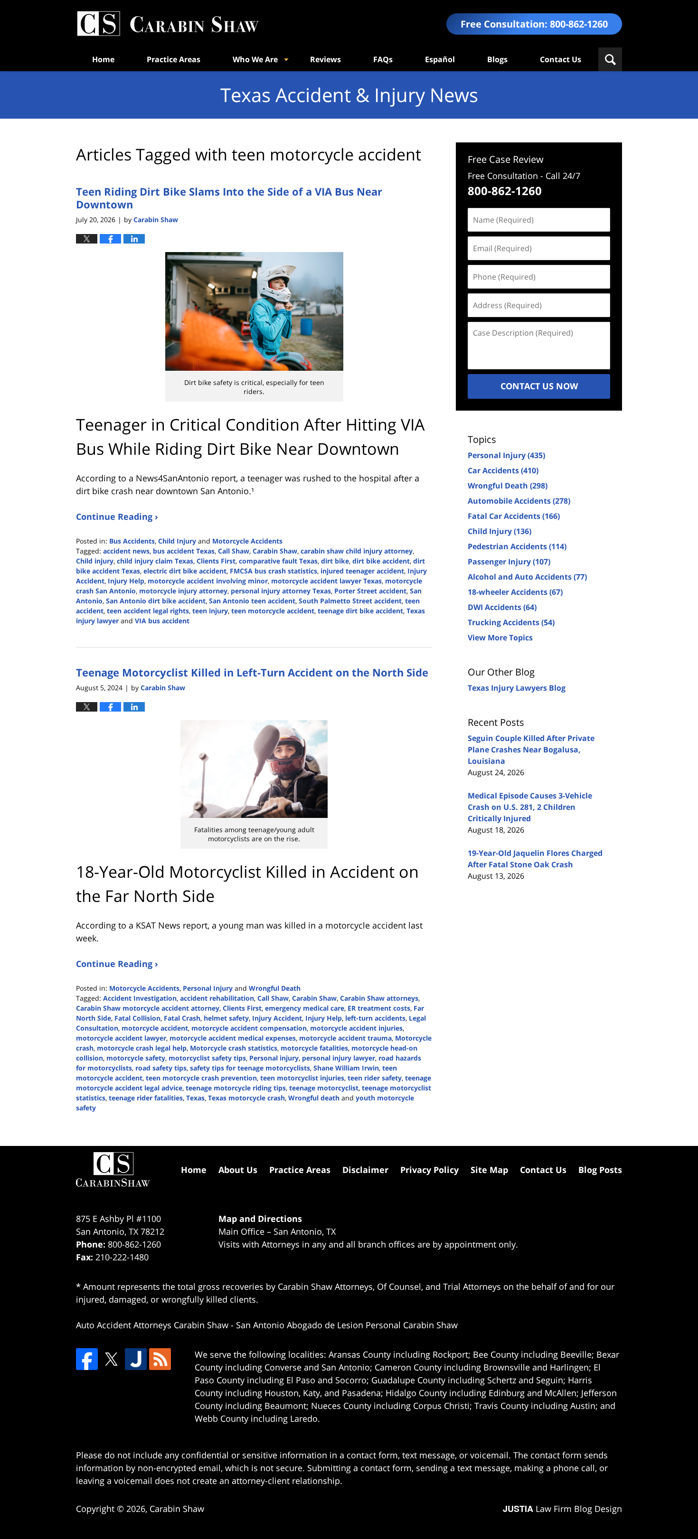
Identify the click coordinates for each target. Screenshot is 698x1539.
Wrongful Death (275, 988)
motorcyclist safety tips (207, 1057)
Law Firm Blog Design (562, 1508)
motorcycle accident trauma (345, 1037)
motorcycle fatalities (314, 1047)
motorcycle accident (155, 1027)
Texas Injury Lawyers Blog (517, 688)
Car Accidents (503, 470)
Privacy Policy (429, 1169)
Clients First (216, 560)
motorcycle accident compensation (249, 1027)
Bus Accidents (132, 540)
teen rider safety (375, 1077)
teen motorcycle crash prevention (201, 1077)
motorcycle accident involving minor (208, 580)
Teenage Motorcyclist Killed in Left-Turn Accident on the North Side (252, 672)
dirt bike (335, 560)
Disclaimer (365, 1169)
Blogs (497, 59)
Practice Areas (173, 59)
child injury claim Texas (155, 560)
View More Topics (500, 637)
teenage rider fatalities (146, 1097)
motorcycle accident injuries (356, 1027)
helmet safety (226, 1018)
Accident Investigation (140, 998)
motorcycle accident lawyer (121, 1037)
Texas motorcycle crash (246, 1097)
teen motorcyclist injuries (302, 1077)
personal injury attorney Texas (281, 590)
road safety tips (161, 1067)
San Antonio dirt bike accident (156, 600)
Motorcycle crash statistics (233, 1047)
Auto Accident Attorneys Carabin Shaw (152, 1325)
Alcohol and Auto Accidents (527, 577)
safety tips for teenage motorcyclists (250, 1067)
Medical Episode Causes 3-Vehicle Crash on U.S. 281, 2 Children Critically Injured (530, 807)
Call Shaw (233, 550)
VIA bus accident (162, 620)
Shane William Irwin (346, 1067)
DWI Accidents (502, 607)
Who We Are (255, 59)
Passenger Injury (509, 561)
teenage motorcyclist (323, 1087)
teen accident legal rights (148, 610)
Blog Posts (600, 1169)
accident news (126, 550)
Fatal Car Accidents (514, 516)
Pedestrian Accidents (517, 546)
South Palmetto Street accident (350, 600)
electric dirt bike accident (184, 570)
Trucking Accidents (511, 622)
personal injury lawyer (338, 1057)
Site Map (489, 1169)
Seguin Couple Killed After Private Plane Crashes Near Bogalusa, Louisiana (531, 749)
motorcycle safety (135, 1057)
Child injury (94, 560)
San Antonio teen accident (252, 600)
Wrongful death (314, 1097)
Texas (195, 1097)
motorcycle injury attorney (183, 590)
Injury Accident (277, 1018)
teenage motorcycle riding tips (236, 1087)
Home (103, 59)
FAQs (383, 59)
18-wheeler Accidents (515, 592)
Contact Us (560, 59)
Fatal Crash (182, 1018)
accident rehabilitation (217, 998)
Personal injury (274, 1057)
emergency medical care (304, 1008)
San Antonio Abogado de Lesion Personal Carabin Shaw (347, 1325)
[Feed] (160, 1359)
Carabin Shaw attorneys (379, 998)
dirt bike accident (381, 560)
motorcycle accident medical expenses (233, 1037)
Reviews (325, 59)
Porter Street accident (370, 590)
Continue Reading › (117, 516)
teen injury (210, 610)
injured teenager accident (362, 570)
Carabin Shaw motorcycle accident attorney (147, 1008)
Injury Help (126, 580)
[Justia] (136, 1359)
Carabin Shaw (275, 550)
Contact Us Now (539, 386)
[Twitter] (111, 1359)
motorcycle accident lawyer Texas (326, 580)
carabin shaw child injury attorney (357, 550)
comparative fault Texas (278, 560)
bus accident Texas (184, 550)
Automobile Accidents (519, 501)
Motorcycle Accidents (247, 540)
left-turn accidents (375, 1018)
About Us (237, 1169)
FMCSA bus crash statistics (273, 570)
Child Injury (177, 540)
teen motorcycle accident (272, 610)
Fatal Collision (137, 1018)
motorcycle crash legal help (142, 1047)
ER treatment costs (379, 1008)
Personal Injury (208, 988)
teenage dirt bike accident (360, 610)
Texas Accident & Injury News (167, 24)
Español (440, 59)
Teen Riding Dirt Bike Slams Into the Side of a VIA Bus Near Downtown (229, 197)
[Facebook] (87, 1359)
